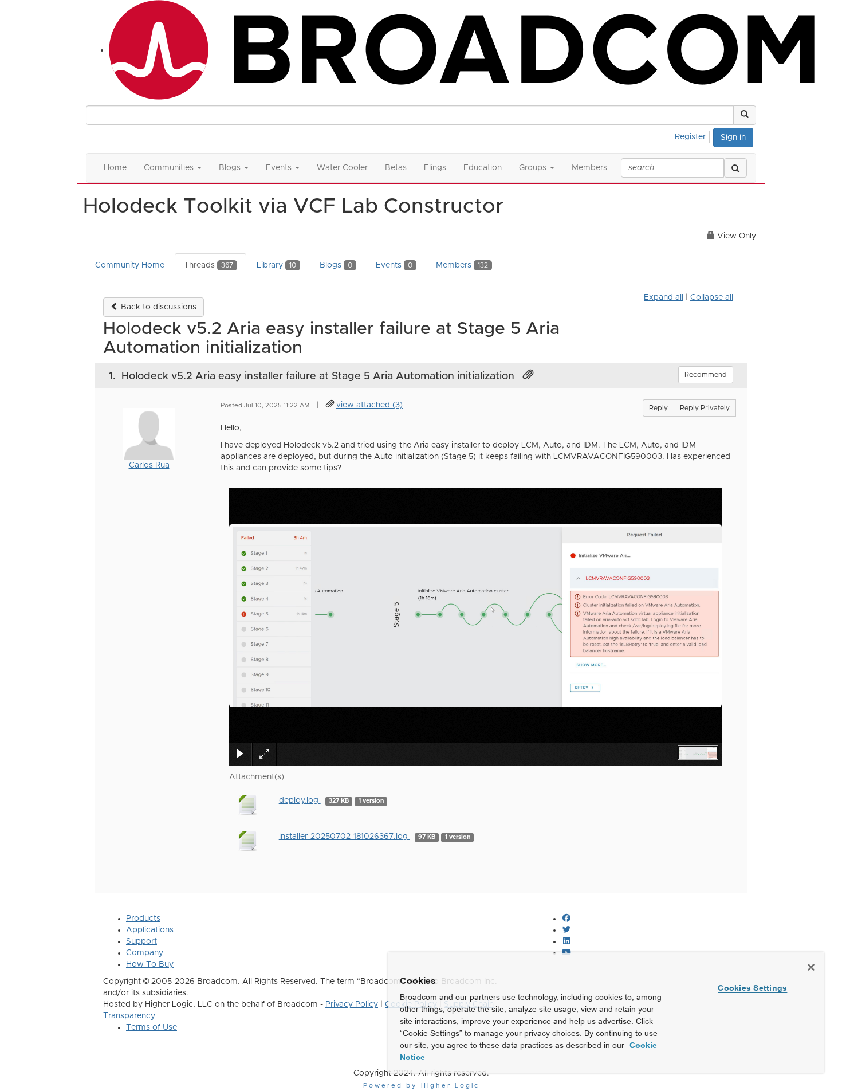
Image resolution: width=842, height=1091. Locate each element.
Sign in (733, 138)
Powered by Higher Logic (421, 1085)
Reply (658, 408)
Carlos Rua (149, 465)
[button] (744, 115)
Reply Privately (705, 408)
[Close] (811, 967)
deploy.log (300, 800)
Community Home (129, 265)
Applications (150, 930)
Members (462, 265)
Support (141, 941)
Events (394, 265)
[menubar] (693, 135)
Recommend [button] (705, 374)
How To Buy (150, 964)
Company (144, 953)
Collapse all (711, 297)
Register (690, 137)
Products (143, 919)
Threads (208, 265)
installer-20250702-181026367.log (344, 837)
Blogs (336, 265)
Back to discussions (157, 307)
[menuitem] (693, 135)
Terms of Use (151, 1027)
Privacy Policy (351, 1004)
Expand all (663, 297)
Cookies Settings (752, 987)
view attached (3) (369, 405)
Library (276, 265)
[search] (735, 168)
